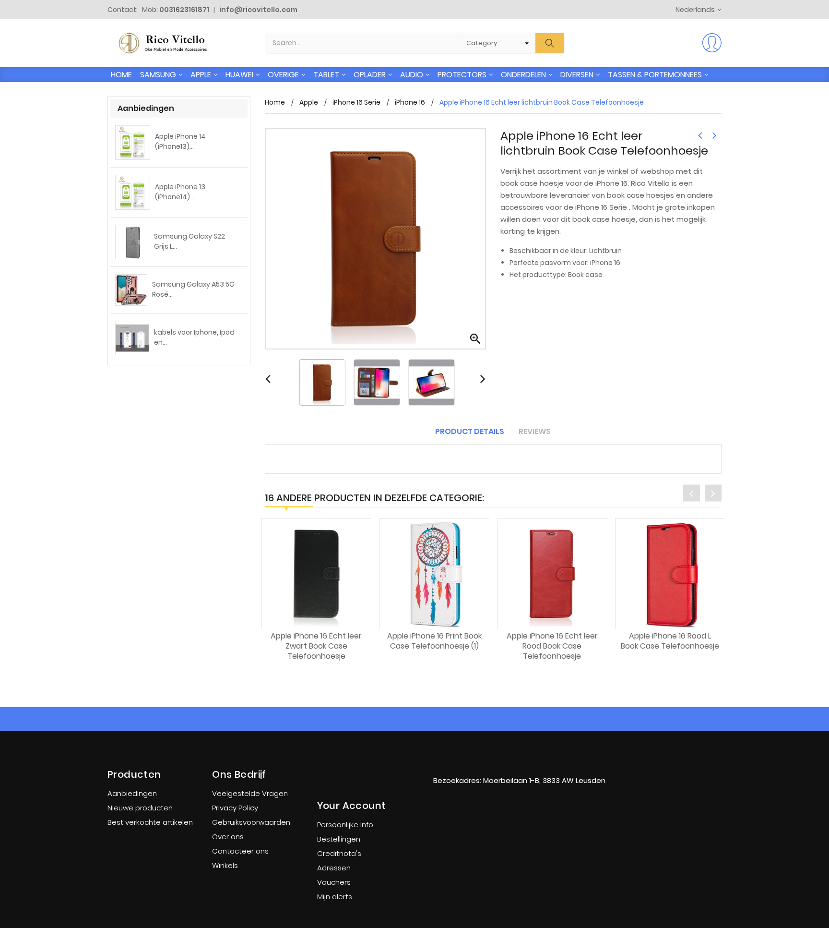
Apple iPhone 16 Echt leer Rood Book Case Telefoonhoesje (552, 646)
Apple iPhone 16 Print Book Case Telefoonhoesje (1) (434, 641)
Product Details (469, 431)
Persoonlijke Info (345, 825)
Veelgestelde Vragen (250, 793)
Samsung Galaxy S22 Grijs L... (189, 241)
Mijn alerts (334, 897)
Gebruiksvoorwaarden (251, 822)
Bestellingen (338, 839)
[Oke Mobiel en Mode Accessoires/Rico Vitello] (519, 761)
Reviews (535, 431)
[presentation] (691, 493)
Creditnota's (339, 853)
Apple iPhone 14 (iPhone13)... (180, 141)
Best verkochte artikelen (150, 822)
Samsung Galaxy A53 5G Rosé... (193, 289)
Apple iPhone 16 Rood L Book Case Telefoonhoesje (670, 641)
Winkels (225, 865)
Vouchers (334, 882)
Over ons (228, 837)
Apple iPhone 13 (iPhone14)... (180, 192)
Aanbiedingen (132, 793)
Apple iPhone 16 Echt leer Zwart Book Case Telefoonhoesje (316, 646)
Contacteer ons (240, 851)
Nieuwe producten (140, 808)
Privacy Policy (235, 808)
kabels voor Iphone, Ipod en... (194, 337)
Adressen (334, 868)
